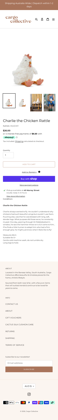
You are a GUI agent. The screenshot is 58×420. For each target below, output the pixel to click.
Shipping (19, 141)
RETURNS (10, 331)
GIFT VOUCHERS (13, 318)
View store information (15, 196)
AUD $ (28, 386)
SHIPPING (10, 338)
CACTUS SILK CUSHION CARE (19, 324)
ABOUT (8, 311)
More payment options (29, 185)
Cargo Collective (32, 411)
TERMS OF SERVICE (14, 345)
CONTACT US (11, 304)
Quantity (6, 150)
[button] (29, 172)
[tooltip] (39, 172)
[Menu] (53, 19)
